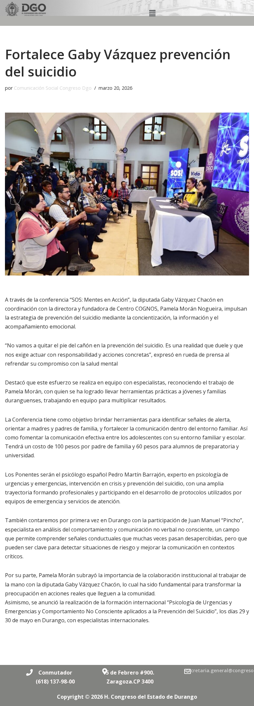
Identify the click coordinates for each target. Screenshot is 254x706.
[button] (152, 13)
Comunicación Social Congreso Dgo (53, 88)
